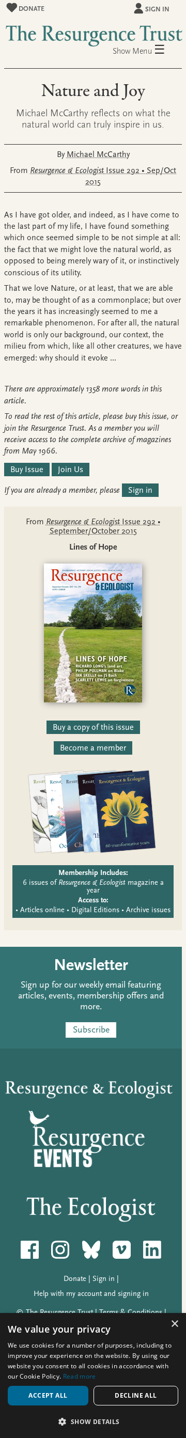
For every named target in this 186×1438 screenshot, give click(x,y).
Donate (30, 8)
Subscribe (91, 1030)
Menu (148, 50)
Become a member (93, 748)
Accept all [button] (47, 1395)
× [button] (174, 1324)
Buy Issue (26, 469)
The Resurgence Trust (59, 1312)
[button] (93, 1421)
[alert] (93, 1375)
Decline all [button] (136, 1395)
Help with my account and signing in (91, 1293)
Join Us (70, 469)
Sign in (157, 9)
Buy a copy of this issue (93, 727)
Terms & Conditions (130, 1312)
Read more (79, 1376)
